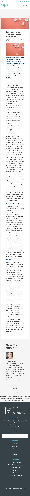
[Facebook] (20, 1)
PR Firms (15, 473)
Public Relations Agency (15, 465)
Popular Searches (15, 478)
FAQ (15, 451)
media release (19, 266)
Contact (15, 454)
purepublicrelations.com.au (13, 379)
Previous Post (15, 388)
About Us (15, 446)
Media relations (10, 39)
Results (15, 449)
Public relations (19, 39)
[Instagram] (22, 1)
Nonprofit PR (15, 470)
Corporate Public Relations (15, 475)
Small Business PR (15, 467)
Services (15, 443)
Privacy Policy (22, 488)
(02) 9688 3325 (4, 1)
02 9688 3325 (16, 427)
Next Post (15, 392)
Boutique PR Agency (15, 462)
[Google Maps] (28, 1)
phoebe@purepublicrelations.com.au (15, 425)
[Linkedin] (24, 1)
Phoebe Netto (10, 363)
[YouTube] (26, 1)
